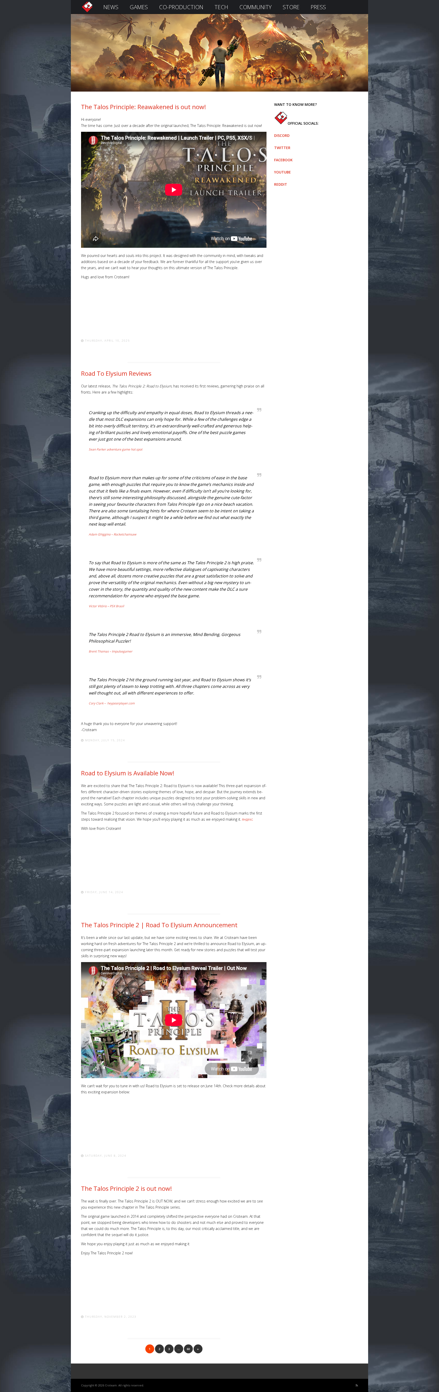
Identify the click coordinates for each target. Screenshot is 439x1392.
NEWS (110, 7)
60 (188, 1349)
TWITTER (282, 147)
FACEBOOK (283, 159)
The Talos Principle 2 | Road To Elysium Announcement (159, 925)
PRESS (318, 7)
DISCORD (282, 135)
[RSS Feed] (357, 1385)
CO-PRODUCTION (181, 7)
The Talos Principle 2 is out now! (126, 1188)
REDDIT (280, 184)
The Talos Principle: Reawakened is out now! (143, 107)
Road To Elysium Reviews (116, 373)
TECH (221, 7)
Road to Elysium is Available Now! (127, 773)
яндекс (247, 819)
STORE (291, 7)
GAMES (139, 7)
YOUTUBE (282, 172)
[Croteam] (87, 12)
